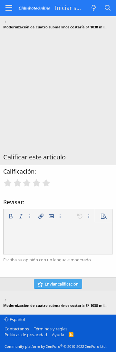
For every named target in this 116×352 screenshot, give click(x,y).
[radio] (7, 182)
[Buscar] (108, 8)
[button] (10, 216)
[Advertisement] (58, 93)
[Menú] (8, 8)
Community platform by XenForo (56, 346)
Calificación (18, 171)
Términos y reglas (50, 329)
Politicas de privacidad (26, 334)
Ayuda (58, 334)
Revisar (13, 202)
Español (17, 319)
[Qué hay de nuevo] (94, 8)
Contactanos (17, 329)
